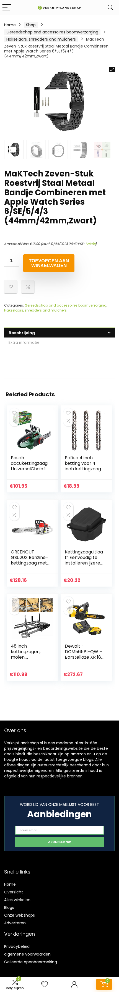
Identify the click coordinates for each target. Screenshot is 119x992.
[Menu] (6, 7)
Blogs (9, 907)
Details (90, 243)
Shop (31, 25)
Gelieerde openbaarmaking (30, 962)
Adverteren (15, 923)
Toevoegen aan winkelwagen (49, 263)
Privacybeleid (17, 946)
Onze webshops (19, 915)
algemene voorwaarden (27, 954)
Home (10, 25)
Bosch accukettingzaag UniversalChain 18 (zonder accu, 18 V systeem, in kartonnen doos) (30, 472)
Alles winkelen (17, 900)
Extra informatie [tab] (24, 342)
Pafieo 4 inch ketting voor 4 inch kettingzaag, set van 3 (83, 466)
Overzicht (13, 892)
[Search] (110, 7)
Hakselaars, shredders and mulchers (41, 39)
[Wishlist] (44, 984)
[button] (112, 69)
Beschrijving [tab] (22, 333)
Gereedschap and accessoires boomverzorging (52, 32)
